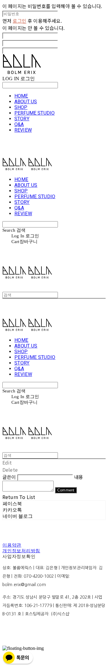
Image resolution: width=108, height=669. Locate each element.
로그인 (19, 20)
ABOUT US (25, 101)
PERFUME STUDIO (34, 113)
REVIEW (23, 130)
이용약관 (11, 545)
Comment (65, 490)
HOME (21, 96)
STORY (21, 119)
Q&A (19, 124)
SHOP (21, 107)
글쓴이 (9, 476)
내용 (78, 476)
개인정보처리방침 (21, 550)
